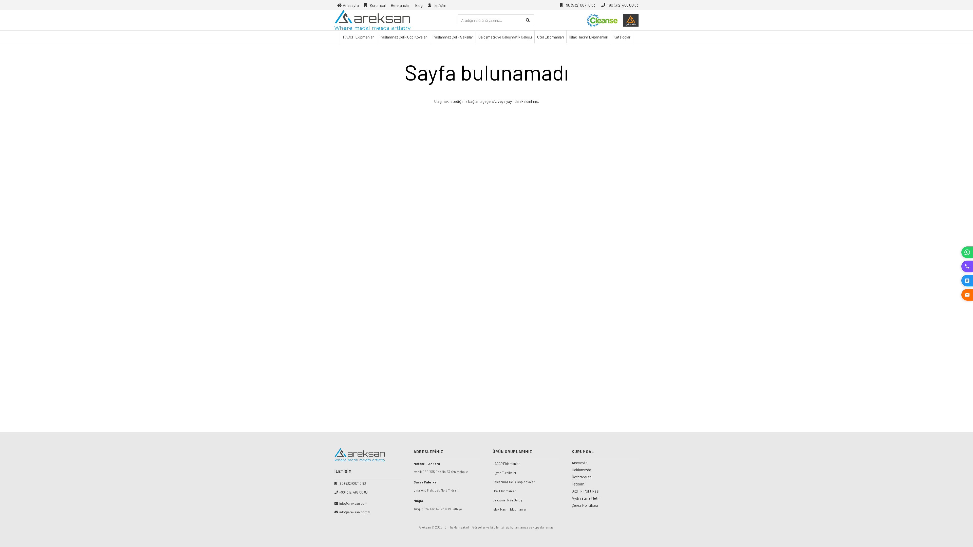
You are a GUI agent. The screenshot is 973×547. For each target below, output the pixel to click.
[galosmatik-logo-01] (631, 20)
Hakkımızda (581, 469)
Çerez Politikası (585, 505)
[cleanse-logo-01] (602, 20)
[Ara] (528, 20)
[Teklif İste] (967, 280)
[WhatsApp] (967, 252)
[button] (450, 5)
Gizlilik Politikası (585, 491)
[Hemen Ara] (967, 266)
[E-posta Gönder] (967, 295)
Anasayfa (580, 462)
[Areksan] (372, 20)
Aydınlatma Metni (586, 498)
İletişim (578, 483)
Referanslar (581, 476)
